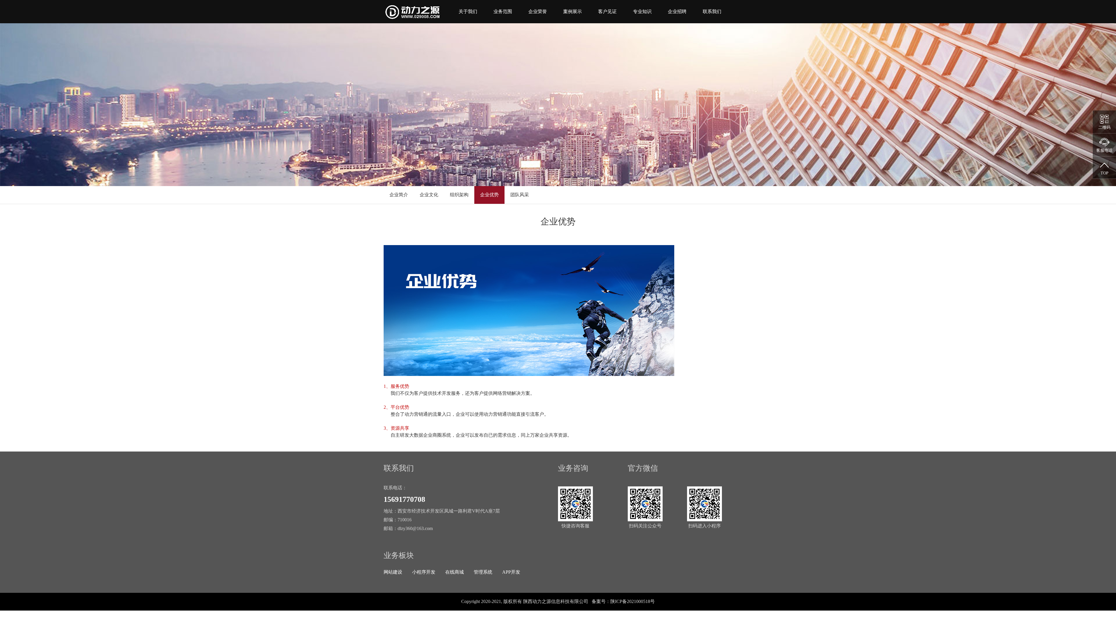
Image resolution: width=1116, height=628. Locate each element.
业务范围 (502, 11)
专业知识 (642, 11)
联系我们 (712, 11)
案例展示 (572, 11)
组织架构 (459, 194)
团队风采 (519, 194)
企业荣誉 (537, 11)
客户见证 (607, 11)
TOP (1104, 173)
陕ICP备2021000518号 (632, 601)
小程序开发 (423, 572)
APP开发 (511, 572)
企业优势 (489, 194)
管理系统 (483, 572)
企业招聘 (677, 11)
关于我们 (468, 11)
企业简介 (398, 194)
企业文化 (429, 194)
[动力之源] (416, 12)
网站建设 (393, 572)
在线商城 (454, 572)
